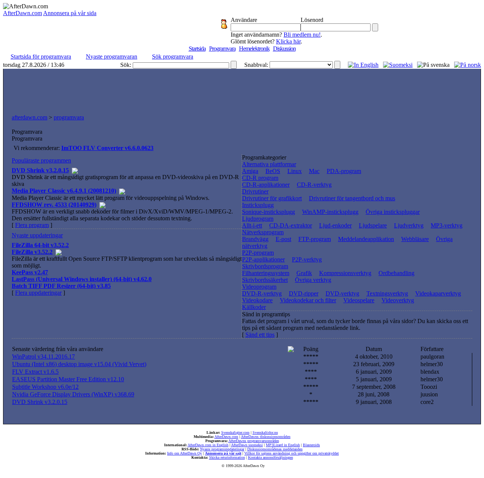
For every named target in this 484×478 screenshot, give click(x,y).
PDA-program (344, 171)
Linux (294, 171)
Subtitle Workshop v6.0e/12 (45, 387)
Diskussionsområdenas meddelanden (274, 449)
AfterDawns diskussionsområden (265, 437)
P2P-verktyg (307, 259)
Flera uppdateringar (38, 292)
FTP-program (314, 239)
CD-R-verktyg (314, 184)
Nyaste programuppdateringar (222, 449)
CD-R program (260, 178)
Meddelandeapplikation (366, 239)
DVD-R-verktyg (262, 293)
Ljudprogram (257, 218)
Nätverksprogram (263, 232)
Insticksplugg (258, 205)
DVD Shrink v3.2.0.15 (39, 402)
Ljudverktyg (409, 225)
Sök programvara (172, 56)
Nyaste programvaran (111, 56)
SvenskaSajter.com (235, 432)
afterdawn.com (29, 117)
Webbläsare (415, 239)
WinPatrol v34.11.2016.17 (43, 356)
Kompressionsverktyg (345, 273)
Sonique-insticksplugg (268, 212)
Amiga (250, 171)
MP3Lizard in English (283, 445)
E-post (283, 239)
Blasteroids (311, 445)
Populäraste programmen (41, 160)
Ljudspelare (373, 225)
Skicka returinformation (227, 457)
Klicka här (288, 41)
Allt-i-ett (252, 225)
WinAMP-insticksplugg (330, 212)
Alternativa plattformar (269, 164)
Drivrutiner (255, 191)
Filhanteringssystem (265, 273)
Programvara (222, 48)
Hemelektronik (254, 48)
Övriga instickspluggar (393, 212)
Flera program (32, 225)
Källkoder (254, 307)
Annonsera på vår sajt (223, 453)
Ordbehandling (396, 273)
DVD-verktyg (342, 293)
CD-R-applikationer (266, 184)
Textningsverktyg (387, 293)
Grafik (304, 273)
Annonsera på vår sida (69, 13)
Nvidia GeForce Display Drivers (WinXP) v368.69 (73, 394)
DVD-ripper (303, 293)
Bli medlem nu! (302, 34)
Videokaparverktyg (438, 293)
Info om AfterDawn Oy (184, 453)
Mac (314, 171)
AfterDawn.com (22, 13)
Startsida (197, 48)
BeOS (272, 171)
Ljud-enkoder (335, 225)
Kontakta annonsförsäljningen (270, 457)
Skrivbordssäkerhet (265, 280)
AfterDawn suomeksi (247, 445)
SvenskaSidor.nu (265, 432)
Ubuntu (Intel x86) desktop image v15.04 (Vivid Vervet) (79, 364)
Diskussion (284, 48)
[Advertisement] (242, 90)
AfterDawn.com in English (208, 445)
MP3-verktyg (446, 225)
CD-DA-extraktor (290, 225)
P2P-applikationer (263, 259)
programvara (69, 117)
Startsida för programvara (41, 56)
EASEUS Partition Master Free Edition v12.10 (68, 379)
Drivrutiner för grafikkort (272, 198)
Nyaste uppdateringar (37, 235)
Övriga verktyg (313, 280)
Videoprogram (259, 286)
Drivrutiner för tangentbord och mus (352, 198)
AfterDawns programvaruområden (253, 441)
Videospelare (358, 300)
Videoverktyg (398, 300)
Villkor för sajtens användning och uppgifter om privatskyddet (291, 453)
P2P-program (258, 252)
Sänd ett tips (260, 334)
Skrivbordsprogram (265, 266)
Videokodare (257, 300)
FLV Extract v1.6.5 (35, 371)
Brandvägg (255, 239)
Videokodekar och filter (308, 300)
